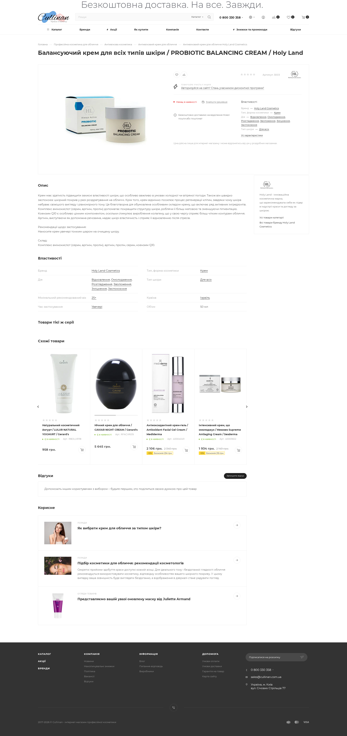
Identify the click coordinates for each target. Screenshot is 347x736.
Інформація (148, 653)
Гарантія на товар (213, 671)
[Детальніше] (237, 525)
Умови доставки (212, 666)
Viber (173, 707)
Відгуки (88, 681)
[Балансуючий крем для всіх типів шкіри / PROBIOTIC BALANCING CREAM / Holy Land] (106, 119)
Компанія (92, 653)
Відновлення (258, 116)
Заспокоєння (249, 124)
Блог (142, 661)
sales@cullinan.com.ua (266, 677)
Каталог (44, 653)
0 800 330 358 (230, 17)
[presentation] (38, 406)
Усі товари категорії (272, 217)
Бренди (44, 668)
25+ (94, 297)
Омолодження (276, 116)
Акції (42, 661)
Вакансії (89, 676)
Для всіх (264, 129)
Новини (89, 661)
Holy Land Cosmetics (266, 108)
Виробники (146, 671)
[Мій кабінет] (263, 18)
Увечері (97, 306)
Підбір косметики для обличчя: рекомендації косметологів (131, 563)
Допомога (210, 653)
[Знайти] (209, 17)
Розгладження (250, 120)
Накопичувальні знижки (99, 666)
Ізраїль (205, 297)
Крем (277, 112)
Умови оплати (210, 661)
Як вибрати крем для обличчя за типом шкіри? (119, 528)
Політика (89, 671)
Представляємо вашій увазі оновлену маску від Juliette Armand (134, 599)
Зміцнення (283, 120)
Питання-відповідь (151, 666)
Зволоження (267, 120)
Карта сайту (209, 676)
